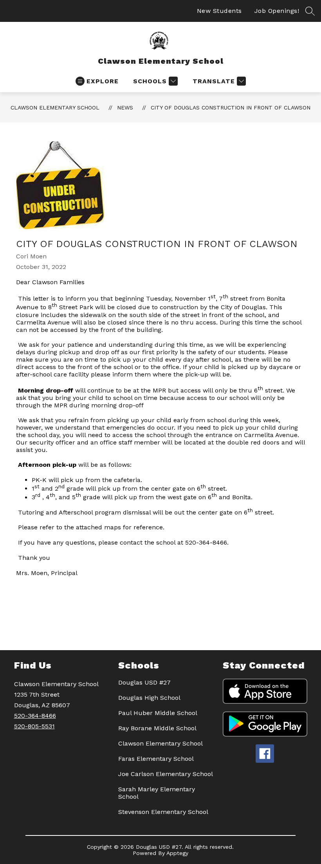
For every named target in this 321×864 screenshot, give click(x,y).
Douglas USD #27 (144, 682)
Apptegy (177, 853)
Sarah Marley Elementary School (156, 792)
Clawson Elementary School (55, 107)
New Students (219, 10)
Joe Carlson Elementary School (165, 774)
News (125, 107)
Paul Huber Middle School (157, 713)
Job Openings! (276, 10)
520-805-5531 (34, 726)
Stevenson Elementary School (163, 812)
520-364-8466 (35, 715)
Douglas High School (149, 697)
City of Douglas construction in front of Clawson (230, 107)
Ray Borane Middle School (157, 728)
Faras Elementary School (156, 758)
